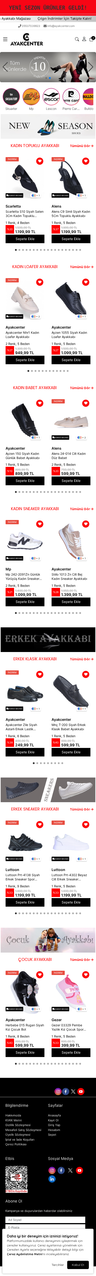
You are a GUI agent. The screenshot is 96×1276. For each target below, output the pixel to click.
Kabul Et (78, 1265)
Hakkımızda (13, 1115)
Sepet (52, 1134)
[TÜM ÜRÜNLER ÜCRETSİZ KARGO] (48, 67)
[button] (5, 39)
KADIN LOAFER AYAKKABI (35, 266)
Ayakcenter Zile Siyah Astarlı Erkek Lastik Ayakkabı (21, 727)
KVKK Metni (13, 1120)
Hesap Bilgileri (72, 1082)
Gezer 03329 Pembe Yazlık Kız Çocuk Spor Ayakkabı (67, 1027)
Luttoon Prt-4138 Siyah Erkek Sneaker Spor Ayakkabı (23, 877)
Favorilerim (24, 1091)
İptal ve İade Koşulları (19, 1139)
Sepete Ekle (25, 239)
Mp (8, 569)
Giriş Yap (54, 1125)
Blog (54, 1082)
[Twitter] (70, 1170)
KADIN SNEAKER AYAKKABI (35, 508)
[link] (48, 8)
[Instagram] (52, 1170)
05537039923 (31, 26)
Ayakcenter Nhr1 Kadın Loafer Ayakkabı (22, 335)
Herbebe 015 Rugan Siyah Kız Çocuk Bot (25, 1027)
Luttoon (12, 869)
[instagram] (58, 1091)
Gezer (57, 1020)
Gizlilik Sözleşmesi (18, 1125)
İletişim (41, 1082)
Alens (56, 206)
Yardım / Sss (23, 1082)
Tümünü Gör (80, 146)
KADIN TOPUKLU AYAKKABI (35, 145)
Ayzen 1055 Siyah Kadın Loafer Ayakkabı (69, 335)
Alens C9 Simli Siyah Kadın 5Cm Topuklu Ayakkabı (71, 214)
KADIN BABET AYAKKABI (35, 387)
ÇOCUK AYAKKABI (35, 959)
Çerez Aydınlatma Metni (24, 1254)
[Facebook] (61, 1170)
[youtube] (80, 1091)
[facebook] (65, 1091)
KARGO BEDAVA (15, 195)
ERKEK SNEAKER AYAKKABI (35, 809)
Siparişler (46, 1091)
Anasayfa (54, 1115)
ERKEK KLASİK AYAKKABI (35, 659)
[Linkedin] (52, 1178)
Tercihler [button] (58, 1265)
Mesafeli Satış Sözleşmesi (23, 1130)
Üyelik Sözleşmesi (17, 1134)
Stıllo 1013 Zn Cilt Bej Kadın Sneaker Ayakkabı (69, 576)
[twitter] (73, 1091)
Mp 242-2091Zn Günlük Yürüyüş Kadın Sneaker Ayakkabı (23, 576)
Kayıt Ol (53, 1120)
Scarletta (13, 206)
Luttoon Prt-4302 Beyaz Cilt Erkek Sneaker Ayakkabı (69, 877)
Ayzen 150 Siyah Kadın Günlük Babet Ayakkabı (23, 456)
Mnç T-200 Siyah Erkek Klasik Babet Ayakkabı (69, 727)
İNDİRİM (12, 159)
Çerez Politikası (16, 1144)
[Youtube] (80, 1170)
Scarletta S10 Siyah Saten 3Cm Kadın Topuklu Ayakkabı (25, 214)
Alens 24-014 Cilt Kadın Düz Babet (69, 456)
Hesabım (54, 1130)
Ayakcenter (15, 327)
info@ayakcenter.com (61, 26)
